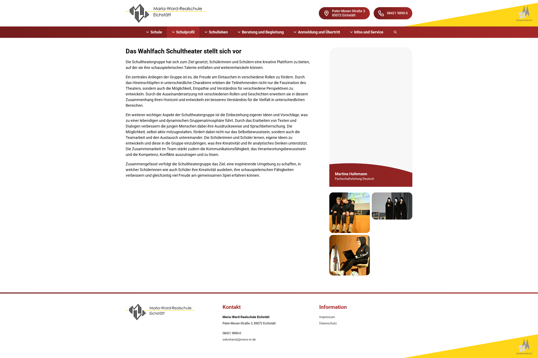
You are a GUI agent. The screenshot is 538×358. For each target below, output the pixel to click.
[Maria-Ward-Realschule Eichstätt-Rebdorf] (166, 13)
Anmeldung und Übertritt (319, 32)
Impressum (327, 317)
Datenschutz (328, 323)
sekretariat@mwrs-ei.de (239, 339)
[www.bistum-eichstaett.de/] (524, 13)
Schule (156, 32)
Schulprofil (185, 32)
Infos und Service (368, 32)
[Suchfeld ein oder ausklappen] (395, 32)
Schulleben (218, 32)
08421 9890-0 (397, 13)
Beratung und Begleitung (263, 32)
